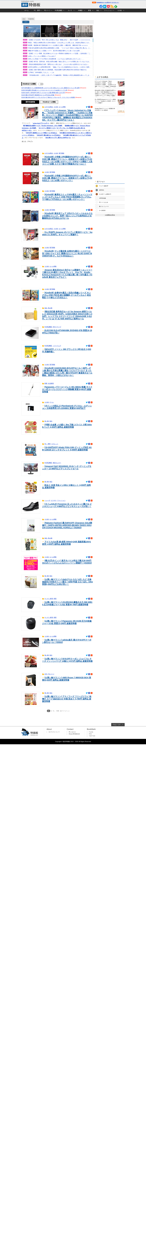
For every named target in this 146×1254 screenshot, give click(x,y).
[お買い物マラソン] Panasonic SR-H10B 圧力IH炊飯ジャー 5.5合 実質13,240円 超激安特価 (67, 622)
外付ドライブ (57, 327)
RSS (90, 734)
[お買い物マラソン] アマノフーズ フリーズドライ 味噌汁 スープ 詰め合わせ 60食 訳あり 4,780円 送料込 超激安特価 (66, 698)
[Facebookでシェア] (101, 6)
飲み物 (50, 308)
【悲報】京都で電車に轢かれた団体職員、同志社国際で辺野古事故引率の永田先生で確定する (57, 70)
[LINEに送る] (97, 6)
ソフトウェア (57, 345)
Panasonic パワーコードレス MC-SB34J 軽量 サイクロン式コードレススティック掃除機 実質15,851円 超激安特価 (67, 389)
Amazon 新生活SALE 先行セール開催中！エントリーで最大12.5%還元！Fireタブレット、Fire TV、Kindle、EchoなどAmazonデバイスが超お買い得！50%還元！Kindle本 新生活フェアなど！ (67, 273)
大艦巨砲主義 (86, 56)
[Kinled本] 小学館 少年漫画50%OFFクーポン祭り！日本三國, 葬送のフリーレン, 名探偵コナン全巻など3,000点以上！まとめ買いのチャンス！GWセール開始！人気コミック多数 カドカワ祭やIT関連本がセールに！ (67, 160)
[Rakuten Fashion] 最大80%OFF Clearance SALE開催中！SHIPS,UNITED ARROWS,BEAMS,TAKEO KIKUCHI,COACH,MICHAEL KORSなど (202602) (67, 525)
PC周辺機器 (58, 10)
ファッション (108, 10)
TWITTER (92, 736)
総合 (24, 19)
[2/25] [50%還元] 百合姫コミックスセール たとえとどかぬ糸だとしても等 (44, 90)
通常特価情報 (30, 102)
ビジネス (53, 500)
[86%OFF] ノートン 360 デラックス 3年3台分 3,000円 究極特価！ (66, 350)
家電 (45, 383)
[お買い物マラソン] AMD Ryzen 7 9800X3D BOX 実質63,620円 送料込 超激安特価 (66, 678)
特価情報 (31, 19)
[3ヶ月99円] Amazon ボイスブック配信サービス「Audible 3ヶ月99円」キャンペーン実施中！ (67, 233)
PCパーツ (47, 10)
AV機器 (80, 10)
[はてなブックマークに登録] (104, 6)
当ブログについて (54, 732)
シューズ (47, 500)
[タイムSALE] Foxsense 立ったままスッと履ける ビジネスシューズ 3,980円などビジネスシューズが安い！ (67, 505)
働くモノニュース (104, 206)
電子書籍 (61, 153)
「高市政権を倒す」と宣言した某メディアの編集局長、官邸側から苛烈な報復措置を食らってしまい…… (58, 75)
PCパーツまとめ (103, 202)
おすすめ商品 (48, 107)
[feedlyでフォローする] (115, 6)
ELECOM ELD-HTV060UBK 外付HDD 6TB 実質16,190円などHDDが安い (67, 331)
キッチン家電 (48, 598)
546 (57, 711)
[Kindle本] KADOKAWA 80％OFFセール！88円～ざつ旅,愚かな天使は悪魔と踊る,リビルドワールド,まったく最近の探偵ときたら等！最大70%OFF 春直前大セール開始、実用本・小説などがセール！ (67, 371)
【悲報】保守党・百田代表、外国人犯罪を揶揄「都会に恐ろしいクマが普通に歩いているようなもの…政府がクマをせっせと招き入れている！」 (58, 62)
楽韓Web (101, 190)
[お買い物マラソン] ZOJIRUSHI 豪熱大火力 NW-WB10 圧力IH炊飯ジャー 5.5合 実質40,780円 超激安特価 (67, 603)
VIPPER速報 (102, 198)
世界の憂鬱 (87, 42)
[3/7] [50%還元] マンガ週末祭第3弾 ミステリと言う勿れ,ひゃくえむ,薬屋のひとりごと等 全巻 (50, 88)
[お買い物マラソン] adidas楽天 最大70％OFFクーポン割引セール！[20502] (66, 641)
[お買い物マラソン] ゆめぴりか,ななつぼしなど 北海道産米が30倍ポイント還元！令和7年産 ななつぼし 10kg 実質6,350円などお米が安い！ (67, 581)
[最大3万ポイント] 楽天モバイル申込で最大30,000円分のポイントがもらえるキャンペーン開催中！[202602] (67, 561)
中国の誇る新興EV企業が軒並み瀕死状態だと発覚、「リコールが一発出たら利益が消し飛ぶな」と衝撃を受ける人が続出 (59, 48)
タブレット (54, 444)
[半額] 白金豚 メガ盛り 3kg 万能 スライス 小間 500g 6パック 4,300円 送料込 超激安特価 (67, 426)
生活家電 (51, 383)
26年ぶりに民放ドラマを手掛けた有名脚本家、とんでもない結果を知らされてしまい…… (56, 59)
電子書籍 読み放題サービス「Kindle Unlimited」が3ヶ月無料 (42, 125)
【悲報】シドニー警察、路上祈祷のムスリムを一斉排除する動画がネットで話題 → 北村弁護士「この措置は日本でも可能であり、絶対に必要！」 (59, 54)
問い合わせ (72, 732)
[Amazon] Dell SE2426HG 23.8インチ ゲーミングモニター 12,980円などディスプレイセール (66, 467)
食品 (45, 308)
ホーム (26, 10)
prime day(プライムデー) (41, 123)
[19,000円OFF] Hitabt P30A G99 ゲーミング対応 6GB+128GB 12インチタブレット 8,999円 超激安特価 (67, 448)
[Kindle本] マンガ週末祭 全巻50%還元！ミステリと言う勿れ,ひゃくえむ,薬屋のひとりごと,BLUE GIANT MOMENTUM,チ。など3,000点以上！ (67, 253)
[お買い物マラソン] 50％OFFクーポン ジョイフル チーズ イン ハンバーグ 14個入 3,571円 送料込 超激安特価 (67, 660)
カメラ (70, 10)
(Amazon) (83, 88)
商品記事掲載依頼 (74, 734)
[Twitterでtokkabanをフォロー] (93, 6)
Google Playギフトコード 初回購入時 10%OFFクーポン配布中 (105, 109)
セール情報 (62, 107)
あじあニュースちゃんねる (85, 45)
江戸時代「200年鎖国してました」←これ (41, 72)
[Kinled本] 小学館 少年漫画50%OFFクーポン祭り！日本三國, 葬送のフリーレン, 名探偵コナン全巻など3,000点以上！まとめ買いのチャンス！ (67, 177)
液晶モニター (57, 463)
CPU (45, 674)
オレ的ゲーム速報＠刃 (105, 194)
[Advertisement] (110, 43)
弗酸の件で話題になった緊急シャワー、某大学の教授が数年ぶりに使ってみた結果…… (55, 50)
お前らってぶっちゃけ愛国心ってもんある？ (42, 56)
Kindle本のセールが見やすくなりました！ (108, 2)
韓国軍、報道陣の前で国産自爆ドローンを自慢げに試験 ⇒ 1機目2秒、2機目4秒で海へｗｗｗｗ (58, 45)
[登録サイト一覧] (119, 6)
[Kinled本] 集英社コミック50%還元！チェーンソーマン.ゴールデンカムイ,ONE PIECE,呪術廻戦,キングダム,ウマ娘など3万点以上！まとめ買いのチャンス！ (67, 196)
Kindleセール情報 (29, 84)
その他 (119, 10)
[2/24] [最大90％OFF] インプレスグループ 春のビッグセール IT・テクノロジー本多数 (48, 97)
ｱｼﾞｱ (26, 22)
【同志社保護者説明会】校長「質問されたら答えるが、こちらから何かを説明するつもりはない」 (58, 64)
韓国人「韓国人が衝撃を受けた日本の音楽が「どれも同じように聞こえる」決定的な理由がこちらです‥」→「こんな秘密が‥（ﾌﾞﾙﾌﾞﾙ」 (59, 43)
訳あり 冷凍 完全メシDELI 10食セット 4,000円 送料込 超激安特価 (66, 486)
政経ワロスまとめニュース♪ (85, 40)
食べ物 (46, 421)
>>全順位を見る (110, 215)
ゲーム (51, 402)
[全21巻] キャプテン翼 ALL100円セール (58, 137)
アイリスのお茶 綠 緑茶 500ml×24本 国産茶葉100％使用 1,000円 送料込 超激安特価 (66, 543)
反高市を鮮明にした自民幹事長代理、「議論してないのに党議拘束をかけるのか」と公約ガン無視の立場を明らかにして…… (59, 67)
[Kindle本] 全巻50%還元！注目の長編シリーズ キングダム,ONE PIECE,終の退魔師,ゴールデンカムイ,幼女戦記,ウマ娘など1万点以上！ (66, 295)
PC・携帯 (37, 10)
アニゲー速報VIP (103, 186)
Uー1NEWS (86, 48)
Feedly (91, 732)
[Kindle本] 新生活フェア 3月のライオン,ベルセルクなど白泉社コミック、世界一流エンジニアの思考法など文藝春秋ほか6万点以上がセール (67, 215)
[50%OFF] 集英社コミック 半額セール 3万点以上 (41, 133)
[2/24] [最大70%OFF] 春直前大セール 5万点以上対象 (37, 95)
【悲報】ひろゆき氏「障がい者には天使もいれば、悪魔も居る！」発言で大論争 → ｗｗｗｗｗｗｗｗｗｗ (59, 40)
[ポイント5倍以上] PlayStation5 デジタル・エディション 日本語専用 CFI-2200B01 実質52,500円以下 (67, 407)
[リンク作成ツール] (123, 6)
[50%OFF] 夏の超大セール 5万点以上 (48, 135)
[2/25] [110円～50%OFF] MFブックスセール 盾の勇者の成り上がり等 (43, 92)
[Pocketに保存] (108, 6)
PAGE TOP (118, 724)
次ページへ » (64, 711)
